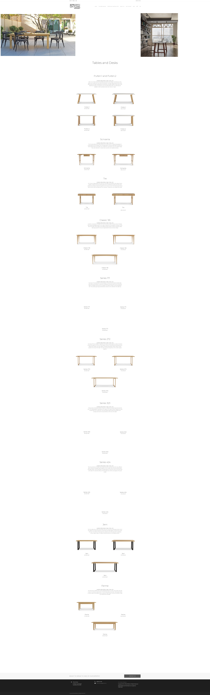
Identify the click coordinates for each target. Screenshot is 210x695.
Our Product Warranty (122, 682)
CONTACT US (132, 676)
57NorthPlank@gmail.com (101, 683)
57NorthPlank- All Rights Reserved (79, 693)
